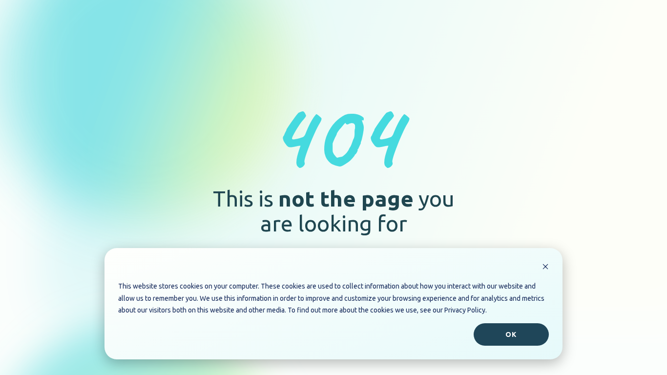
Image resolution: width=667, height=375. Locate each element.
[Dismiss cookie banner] (545, 268)
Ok (511, 334)
